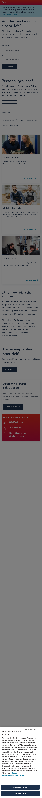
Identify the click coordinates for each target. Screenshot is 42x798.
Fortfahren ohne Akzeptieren (33, 729)
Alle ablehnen (20, 793)
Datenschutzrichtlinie (16, 775)
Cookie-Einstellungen (9, 780)
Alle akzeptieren (20, 787)
